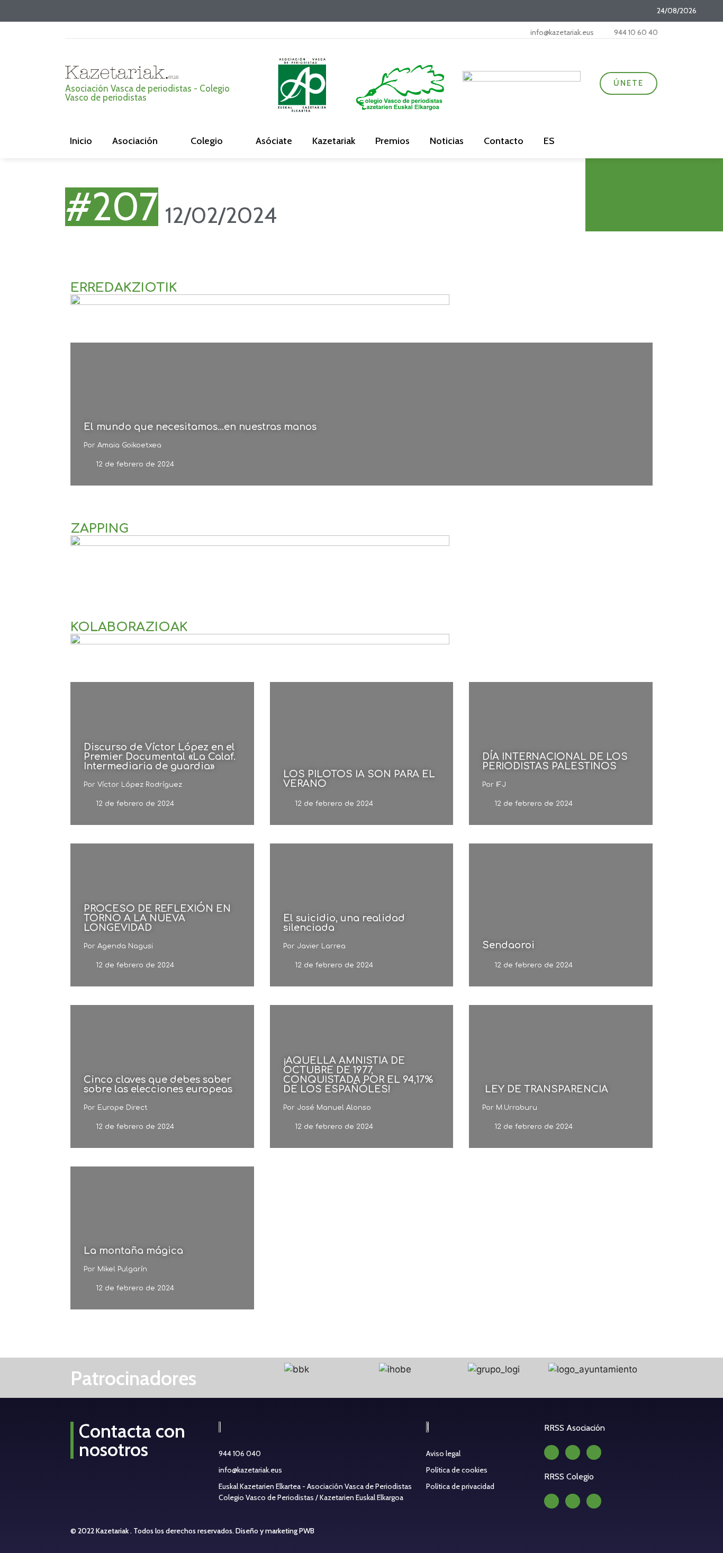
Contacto (503, 141)
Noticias (447, 141)
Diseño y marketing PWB (275, 1531)
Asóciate (274, 141)
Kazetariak (333, 141)
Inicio (81, 141)
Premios (392, 141)
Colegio (207, 141)
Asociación (135, 141)
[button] (236, 1370)
